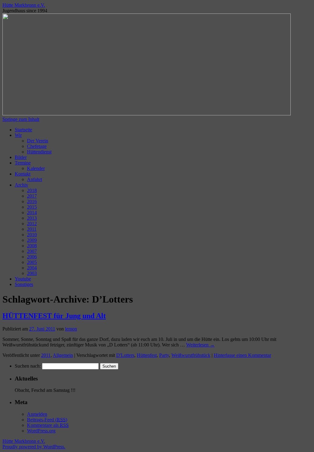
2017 (32, 196)
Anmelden (37, 414)
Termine (23, 162)
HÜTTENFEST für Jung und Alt (54, 316)
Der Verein (37, 140)
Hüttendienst (39, 151)
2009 (32, 240)
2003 (32, 273)
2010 (32, 234)
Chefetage (37, 146)
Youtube (23, 278)
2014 (32, 212)
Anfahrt (34, 179)
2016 (32, 201)
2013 (32, 218)
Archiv (21, 184)
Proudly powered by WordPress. (33, 446)
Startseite (23, 129)
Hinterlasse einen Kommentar (242, 355)
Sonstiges (24, 284)
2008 (32, 245)
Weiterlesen (200, 344)
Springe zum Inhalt (20, 119)
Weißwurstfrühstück (190, 355)
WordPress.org (41, 430)
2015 (32, 207)
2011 (31, 229)
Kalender (36, 168)
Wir (18, 135)
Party (164, 355)
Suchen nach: (28, 366)
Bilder (21, 157)
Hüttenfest (147, 355)
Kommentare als (48, 425)
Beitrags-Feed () (47, 419)
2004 (32, 267)
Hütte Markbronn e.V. (23, 5)
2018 (32, 190)
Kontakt (22, 173)
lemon (71, 328)
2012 (32, 223)
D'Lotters (125, 355)
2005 (32, 262)
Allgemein (63, 355)
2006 (32, 256)
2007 (32, 251)
